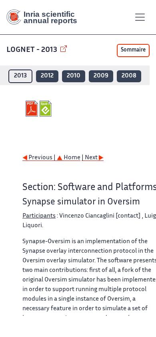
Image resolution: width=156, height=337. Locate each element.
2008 (129, 76)
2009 (101, 76)
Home (71, 158)
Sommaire (133, 50)
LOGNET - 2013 (32, 50)
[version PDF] (33, 109)
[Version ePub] (47, 109)
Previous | (42, 158)
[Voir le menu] (140, 17)
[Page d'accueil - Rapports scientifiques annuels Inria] (45, 17)
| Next (90, 158)
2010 (73, 76)
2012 (47, 76)
